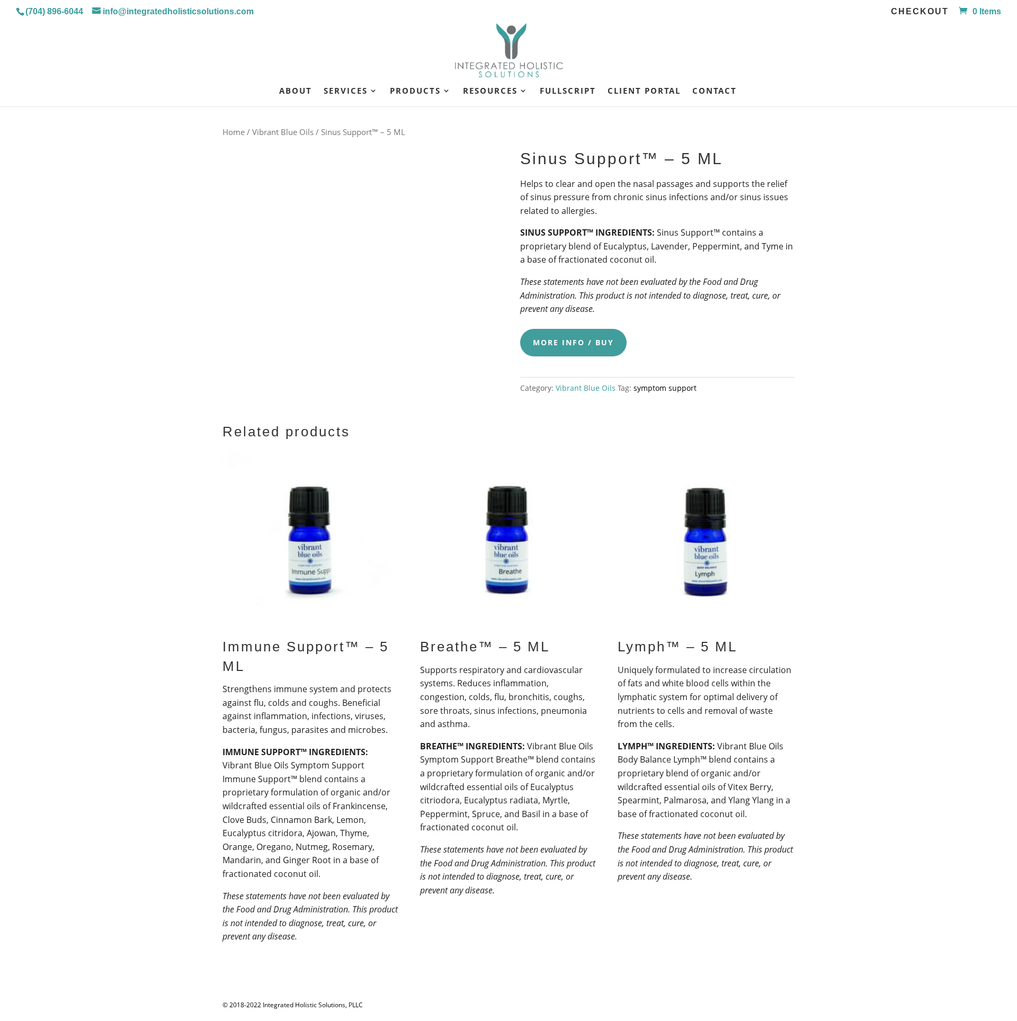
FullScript (568, 91)
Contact (714, 91)
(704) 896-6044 (54, 11)
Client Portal (644, 91)
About (295, 91)
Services (346, 91)
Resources (490, 91)
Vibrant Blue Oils (283, 132)
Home (233, 132)
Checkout (920, 11)
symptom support (665, 388)
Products (415, 91)
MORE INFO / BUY (573, 342)
